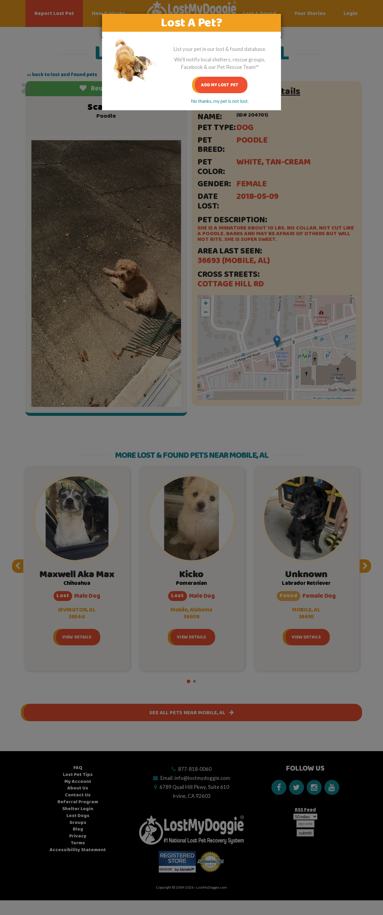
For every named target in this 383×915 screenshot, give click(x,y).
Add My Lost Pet (219, 84)
